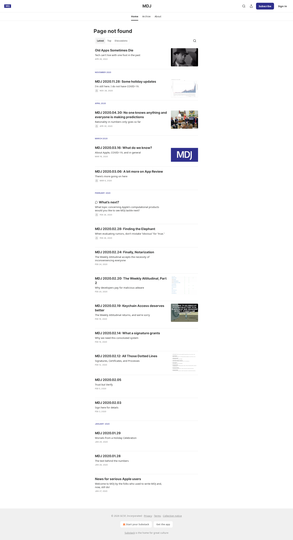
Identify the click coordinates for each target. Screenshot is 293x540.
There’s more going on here (111, 176)
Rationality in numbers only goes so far (118, 121)
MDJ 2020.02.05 (108, 380)
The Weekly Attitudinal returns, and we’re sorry (122, 315)
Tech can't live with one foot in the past (117, 55)
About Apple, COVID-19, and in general (118, 152)
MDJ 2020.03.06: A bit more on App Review (129, 171)
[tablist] (112, 40)
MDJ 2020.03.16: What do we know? (123, 148)
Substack (130, 532)
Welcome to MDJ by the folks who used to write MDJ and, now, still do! (128, 485)
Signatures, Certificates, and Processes (117, 360)
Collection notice (172, 515)
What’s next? (109, 202)
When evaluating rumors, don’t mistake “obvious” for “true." (130, 233)
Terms (157, 515)
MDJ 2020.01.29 (108, 433)
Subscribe (265, 6)
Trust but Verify (104, 384)
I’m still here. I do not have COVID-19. (117, 86)
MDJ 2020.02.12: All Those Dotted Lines (126, 356)
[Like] (97, 495)
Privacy (148, 515)
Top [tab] (109, 40)
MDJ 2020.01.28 (108, 456)
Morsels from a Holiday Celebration (115, 438)
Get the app (163, 524)
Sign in (282, 6)
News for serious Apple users (118, 479)
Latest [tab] (100, 40)
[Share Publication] (251, 6)
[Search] (243, 6)
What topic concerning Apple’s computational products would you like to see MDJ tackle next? (127, 208)
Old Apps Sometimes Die (114, 50)
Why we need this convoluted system (116, 338)
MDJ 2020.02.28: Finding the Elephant (125, 229)
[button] (134, 16)
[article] (146, 57)
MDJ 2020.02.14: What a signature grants (127, 333)
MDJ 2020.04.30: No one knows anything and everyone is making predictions (131, 115)
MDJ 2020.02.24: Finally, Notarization (124, 252)
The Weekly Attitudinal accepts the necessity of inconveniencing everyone (122, 258)
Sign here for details (106, 407)
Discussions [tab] (121, 40)
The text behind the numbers (112, 460)
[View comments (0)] (120, 161)
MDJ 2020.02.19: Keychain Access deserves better (129, 308)
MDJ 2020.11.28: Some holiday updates (125, 82)
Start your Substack (137, 524)
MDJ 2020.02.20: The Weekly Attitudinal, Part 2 (131, 281)
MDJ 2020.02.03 (108, 403)
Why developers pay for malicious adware (119, 287)
